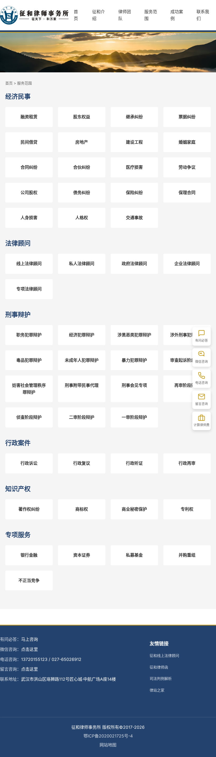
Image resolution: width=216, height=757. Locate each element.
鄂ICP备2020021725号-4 (108, 736)
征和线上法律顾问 (164, 655)
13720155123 (34, 659)
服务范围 (150, 15)
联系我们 (203, 15)
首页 (76, 15)
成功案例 (176, 15)
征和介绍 (98, 15)
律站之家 (157, 690)
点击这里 (29, 649)
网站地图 (108, 744)
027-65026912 (66, 659)
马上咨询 (29, 639)
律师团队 (124, 15)
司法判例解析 (161, 678)
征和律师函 (159, 667)
